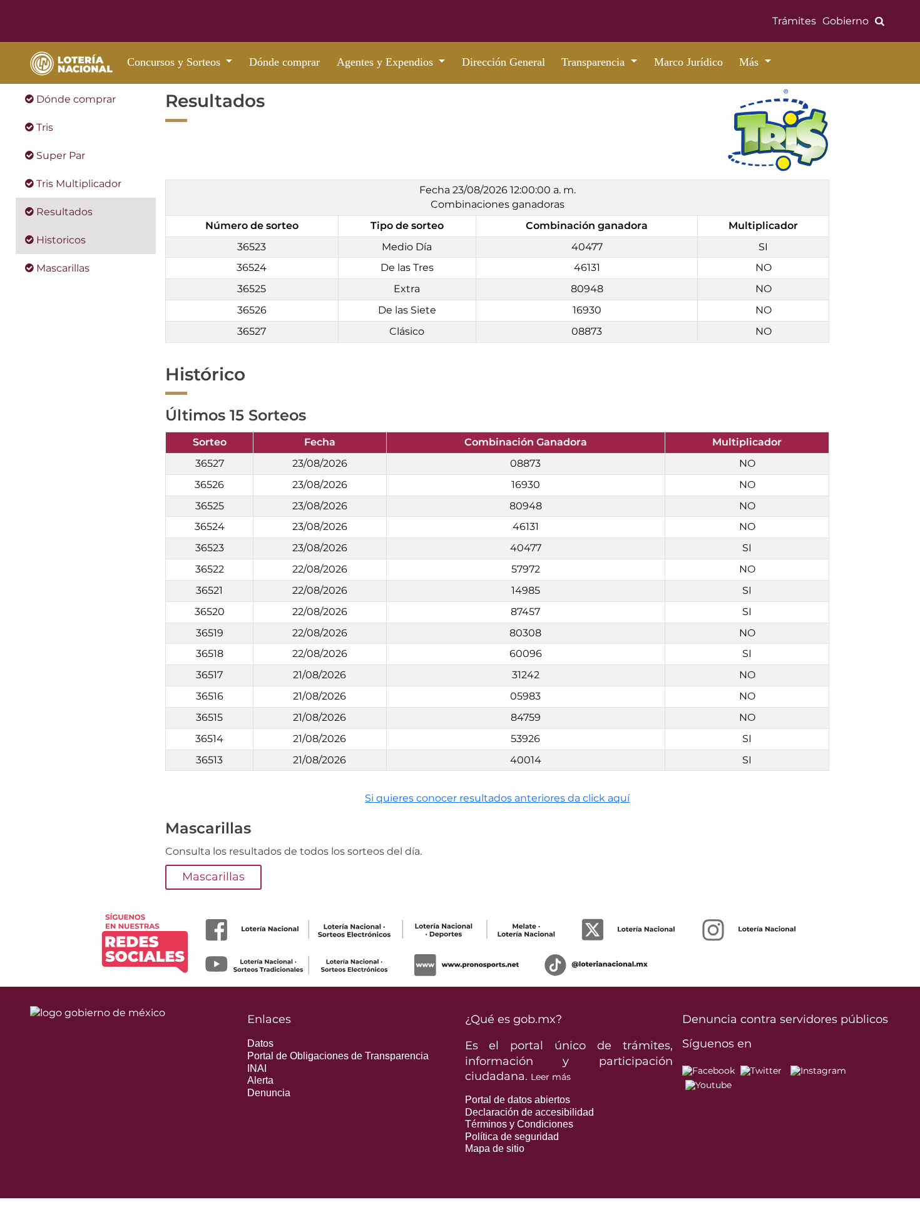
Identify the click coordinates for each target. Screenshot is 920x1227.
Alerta (260, 1080)
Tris (43, 127)
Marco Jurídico (688, 62)
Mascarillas (61, 268)
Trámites (794, 21)
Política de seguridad (512, 1136)
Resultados (63, 212)
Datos (260, 1043)
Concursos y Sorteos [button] (175, 62)
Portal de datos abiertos (517, 1099)
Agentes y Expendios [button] (386, 62)
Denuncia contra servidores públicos (785, 1019)
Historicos (60, 240)
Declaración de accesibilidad (529, 1112)
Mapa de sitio (494, 1148)
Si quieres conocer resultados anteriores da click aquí (497, 798)
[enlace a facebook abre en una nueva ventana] (708, 1070)
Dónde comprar (284, 62)
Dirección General (503, 62)
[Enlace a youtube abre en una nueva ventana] (708, 1084)
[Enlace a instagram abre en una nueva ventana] (818, 1070)
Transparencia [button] (594, 62)
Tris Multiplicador (77, 184)
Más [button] (750, 62)
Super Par (59, 155)
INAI (257, 1068)
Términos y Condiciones (519, 1124)
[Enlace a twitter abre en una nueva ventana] (761, 1070)
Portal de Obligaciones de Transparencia (338, 1056)
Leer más (551, 1076)
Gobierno (845, 21)
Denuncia (268, 1092)
